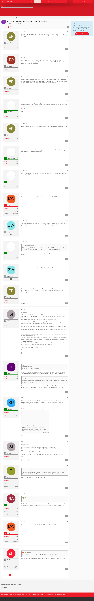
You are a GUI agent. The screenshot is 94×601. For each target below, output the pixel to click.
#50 (67, 241)
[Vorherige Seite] (2, 27)
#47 (67, 170)
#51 (67, 265)
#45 (67, 123)
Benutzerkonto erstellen (82, 33)
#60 (67, 548)
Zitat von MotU (28, 552)
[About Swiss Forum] (47, 9)
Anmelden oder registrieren (80, 1)
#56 (67, 441)
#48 (67, 194)
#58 (67, 493)
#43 (67, 76)
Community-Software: (47, 599)
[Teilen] (68, 27)
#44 (67, 100)
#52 (67, 286)
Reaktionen (6, 46)
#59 (67, 521)
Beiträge (6, 47)
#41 (67, 31)
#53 (67, 309)
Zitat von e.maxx (28, 497)
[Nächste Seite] (12, 27)
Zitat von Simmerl (28, 366)
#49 (67, 220)
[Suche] (90, 1)
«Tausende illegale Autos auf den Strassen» (35, 426)
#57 (67, 466)
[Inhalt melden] (66, 49)
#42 (67, 55)
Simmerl (34, 352)
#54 (67, 362)
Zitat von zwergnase (29, 245)
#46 (67, 147)
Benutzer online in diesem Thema (11, 584)
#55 (67, 397)
